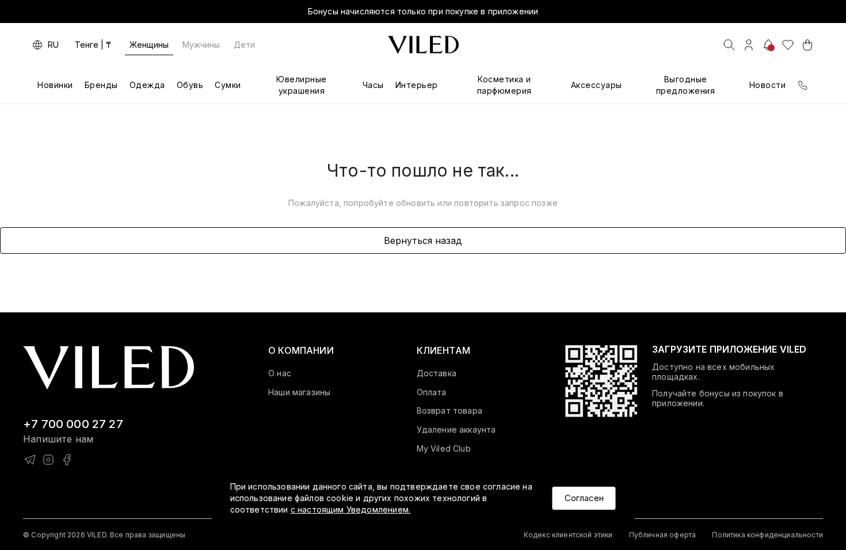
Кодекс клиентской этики (568, 534)
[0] (788, 45)
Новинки (55, 85)
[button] (301, 350)
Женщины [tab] (149, 44)
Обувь (190, 85)
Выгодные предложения (685, 85)
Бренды (101, 85)
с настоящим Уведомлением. (350, 509)
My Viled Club (444, 448)
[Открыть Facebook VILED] (67, 460)
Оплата (432, 392)
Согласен (584, 497)
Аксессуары (596, 85)
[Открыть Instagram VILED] (48, 460)
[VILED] (423, 45)
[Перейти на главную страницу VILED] (108, 368)
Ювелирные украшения (301, 85)
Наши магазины (299, 392)
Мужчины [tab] (201, 44)
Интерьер (416, 85)
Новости (767, 85)
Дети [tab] (244, 44)
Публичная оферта (662, 534)
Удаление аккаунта (456, 429)
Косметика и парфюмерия (504, 85)
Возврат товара (449, 410)
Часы (373, 85)
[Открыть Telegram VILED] (30, 460)
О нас (279, 373)
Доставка (436, 373)
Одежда (147, 85)
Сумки (228, 85)
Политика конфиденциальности (767, 534)
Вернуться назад (423, 240)
